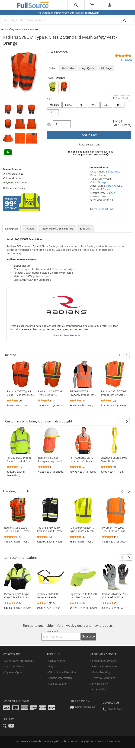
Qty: (49, 124)
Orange (102, 182)
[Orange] (64, 87)
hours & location (62, 672)
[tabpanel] (89, 117)
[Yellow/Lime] (52, 87)
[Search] (124, 20)
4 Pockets (106, 189)
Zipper (111, 193)
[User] (109, 5)
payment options (14, 672)
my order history (14, 666)
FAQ (50, 666)
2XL (93, 104)
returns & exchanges (104, 666)
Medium (54, 104)
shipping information (104, 660)
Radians (103, 175)
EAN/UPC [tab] (85, 228)
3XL (106, 104)
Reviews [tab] (29, 228)
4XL (119, 104)
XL (81, 104)
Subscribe (88, 636)
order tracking (101, 672)
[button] (120, 355)
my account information (18, 660)
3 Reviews (126, 59)
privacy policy (100, 683)
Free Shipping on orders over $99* (68, 13)
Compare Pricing (15, 188)
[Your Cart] (93, 5)
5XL (53, 112)
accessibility (99, 689)
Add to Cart (89, 135)
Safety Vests (14, 29)
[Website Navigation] (126, 5)
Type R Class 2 (114, 185)
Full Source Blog (57, 683)
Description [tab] (11, 228)
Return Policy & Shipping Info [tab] (57, 228)
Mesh (105, 196)
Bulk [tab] (68, 68)
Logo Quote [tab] (87, 68)
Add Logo (106, 68)
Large (68, 104)
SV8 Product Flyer (104, 209)
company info (56, 660)
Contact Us (111, 703)
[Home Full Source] (2, 29)
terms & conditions (103, 678)
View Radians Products (66, 335)
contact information (60, 678)
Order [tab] (52, 68)
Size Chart (121, 98)
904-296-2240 (115, 709)
